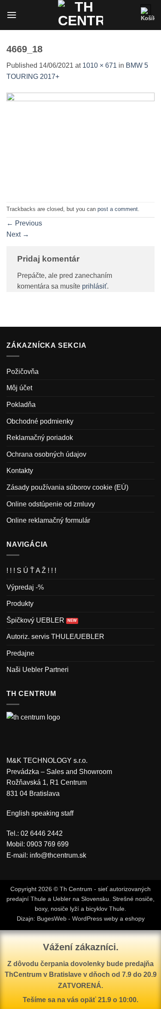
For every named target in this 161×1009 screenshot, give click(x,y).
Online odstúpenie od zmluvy (50, 504)
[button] (11, 14)
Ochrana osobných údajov (46, 454)
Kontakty (19, 470)
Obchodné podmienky (39, 421)
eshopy (135, 918)
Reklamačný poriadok (39, 437)
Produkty (19, 603)
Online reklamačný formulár (48, 520)
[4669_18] (80, 141)
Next (17, 234)
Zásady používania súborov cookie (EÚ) (67, 487)
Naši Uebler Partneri (37, 669)
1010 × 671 (99, 65)
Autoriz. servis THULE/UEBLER (55, 636)
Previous (24, 223)
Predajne (20, 653)
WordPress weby (95, 918)
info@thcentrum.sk (58, 855)
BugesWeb (52, 918)
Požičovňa (22, 371)
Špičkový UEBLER (35, 620)
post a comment (117, 209)
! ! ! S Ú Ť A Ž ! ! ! (31, 570)
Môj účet (19, 388)
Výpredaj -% (25, 587)
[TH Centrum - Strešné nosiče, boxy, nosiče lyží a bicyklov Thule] (80, 15)
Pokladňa (21, 404)
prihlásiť (94, 286)
